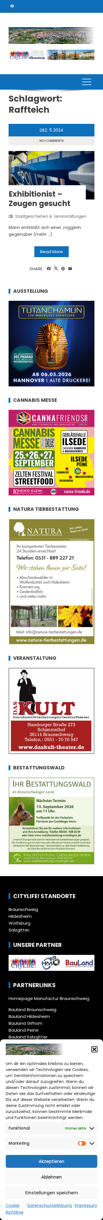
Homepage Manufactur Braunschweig (49, 998)
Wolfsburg (19, 923)
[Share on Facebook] (48, 269)
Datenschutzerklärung (49, 1205)
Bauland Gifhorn (25, 1023)
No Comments (51, 140)
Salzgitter (19, 930)
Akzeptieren (51, 1161)
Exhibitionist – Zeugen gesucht (39, 199)
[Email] (70, 269)
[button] (94, 1049)
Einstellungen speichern (51, 1193)
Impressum (86, 1205)
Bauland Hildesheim (29, 1016)
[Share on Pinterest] (63, 269)
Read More (51, 252)
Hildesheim (20, 916)
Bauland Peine (24, 1030)
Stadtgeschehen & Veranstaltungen (50, 216)
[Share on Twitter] (56, 268)
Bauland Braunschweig (32, 1010)
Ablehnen (51, 1177)
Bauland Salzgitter (28, 1037)
